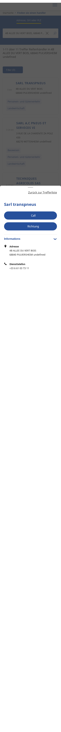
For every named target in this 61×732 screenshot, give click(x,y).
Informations (12, 238)
